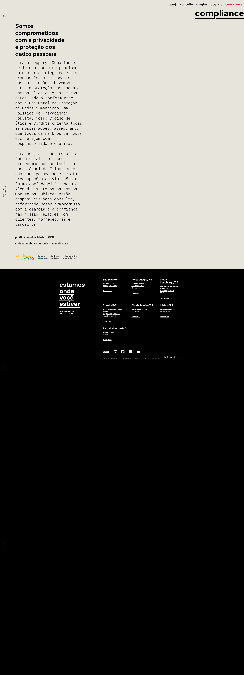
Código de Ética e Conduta (130, 358)
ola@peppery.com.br (66, 311)
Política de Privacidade (110, 358)
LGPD (144, 358)
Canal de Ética (155, 358)
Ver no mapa (107, 291)
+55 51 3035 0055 (66, 314)
